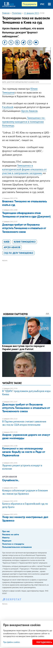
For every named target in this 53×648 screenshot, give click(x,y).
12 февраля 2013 (31, 13)
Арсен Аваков (29, 111)
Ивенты (6, 537)
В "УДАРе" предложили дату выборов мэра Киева (26, 392)
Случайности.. (10, 480)
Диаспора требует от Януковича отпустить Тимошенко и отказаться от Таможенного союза (24, 228)
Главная (6, 13)
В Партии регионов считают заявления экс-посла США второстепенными (24, 423)
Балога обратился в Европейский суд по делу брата (25, 505)
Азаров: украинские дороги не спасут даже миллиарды (26, 436)
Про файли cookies (11, 642)
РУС (42, 4)
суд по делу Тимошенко (18, 253)
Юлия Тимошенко (25, 241)
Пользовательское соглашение (17, 547)
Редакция (6, 540)
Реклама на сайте (10, 534)
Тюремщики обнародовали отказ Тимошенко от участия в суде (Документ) (26, 214)
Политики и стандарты (13, 544)
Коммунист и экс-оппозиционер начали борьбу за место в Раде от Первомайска (23, 451)
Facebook (7, 107)
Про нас (6, 531)
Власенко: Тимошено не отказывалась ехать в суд (24, 203)
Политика (16, 13)
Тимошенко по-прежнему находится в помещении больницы (23, 121)
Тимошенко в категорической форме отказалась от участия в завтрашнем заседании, (24, 169)
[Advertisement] (26, 282)
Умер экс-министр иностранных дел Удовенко (25, 518)
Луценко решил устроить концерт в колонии (22, 467)
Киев (7, 241)
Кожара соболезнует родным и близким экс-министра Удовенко (25, 492)
